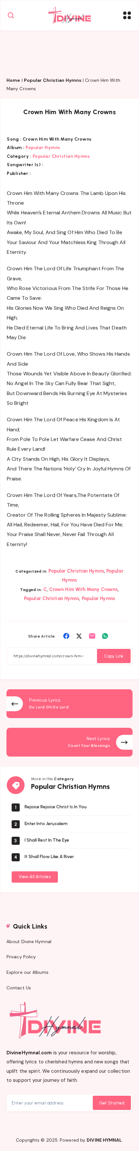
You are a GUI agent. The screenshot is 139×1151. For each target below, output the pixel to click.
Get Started (111, 1103)
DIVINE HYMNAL (104, 1140)
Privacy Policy (21, 957)
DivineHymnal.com (29, 1052)
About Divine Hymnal (28, 941)
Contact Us (18, 988)
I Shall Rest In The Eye (47, 840)
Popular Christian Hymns (52, 80)
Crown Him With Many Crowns (83, 589)
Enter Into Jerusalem (46, 823)
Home (13, 80)
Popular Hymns (43, 147)
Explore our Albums (27, 972)
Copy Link (113, 656)
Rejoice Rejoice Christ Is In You (56, 807)
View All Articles (35, 876)
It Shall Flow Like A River (49, 856)
